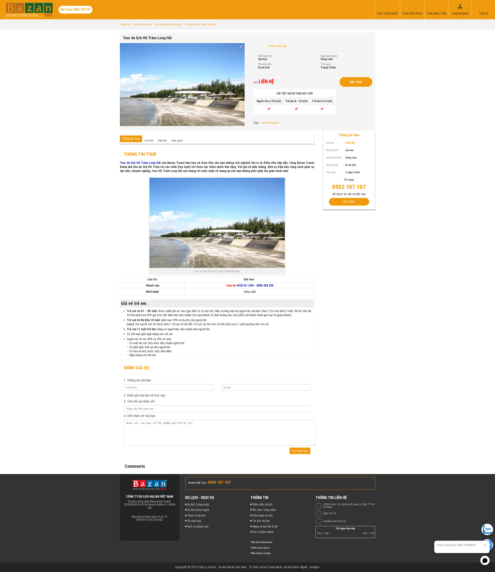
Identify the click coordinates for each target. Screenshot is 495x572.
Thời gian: (326, 64)
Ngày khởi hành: (329, 56)
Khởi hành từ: (265, 56)
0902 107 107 (329, 513)
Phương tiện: (265, 64)
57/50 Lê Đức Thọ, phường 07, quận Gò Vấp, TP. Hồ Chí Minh (348, 505)
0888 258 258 (264, 285)
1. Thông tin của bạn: (137, 380)
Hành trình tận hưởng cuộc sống (22, 15)
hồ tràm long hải (270, 122)
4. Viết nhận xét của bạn (139, 416)
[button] (241, 46)
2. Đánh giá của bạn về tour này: (145, 395)
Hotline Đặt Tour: (197, 482)
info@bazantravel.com (334, 521)
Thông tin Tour (131, 138)
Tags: (256, 122)
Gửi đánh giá (300, 450)
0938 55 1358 (245, 285)
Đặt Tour (356, 82)
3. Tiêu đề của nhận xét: (139, 401)
